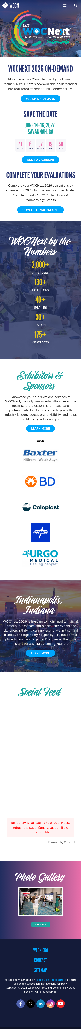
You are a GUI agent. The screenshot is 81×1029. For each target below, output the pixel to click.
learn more (40, 428)
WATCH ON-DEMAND (40, 99)
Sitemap (40, 970)
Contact (40, 960)
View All (40, 924)
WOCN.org (40, 950)
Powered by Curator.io (62, 842)
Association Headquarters (51, 980)
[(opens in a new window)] (40, 901)
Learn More (40, 653)
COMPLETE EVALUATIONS (40, 210)
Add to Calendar (40, 160)
